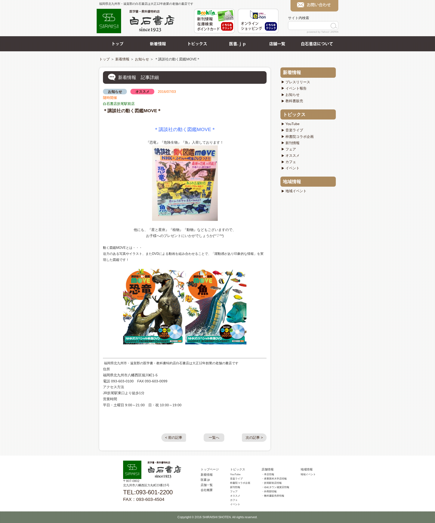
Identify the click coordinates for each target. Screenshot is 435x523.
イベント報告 (296, 88)
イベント (292, 168)
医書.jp (237, 44)
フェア (290, 149)
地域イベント (296, 191)
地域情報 (292, 181)
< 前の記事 (173, 437)
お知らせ (142, 59)
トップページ (210, 469)
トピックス (197, 44)
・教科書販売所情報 (273, 495)
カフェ (290, 162)
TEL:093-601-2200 (148, 492)
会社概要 (207, 490)
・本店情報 (268, 474)
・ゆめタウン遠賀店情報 (275, 487)
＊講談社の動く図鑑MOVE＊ (132, 110)
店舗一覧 (277, 44)
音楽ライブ (294, 130)
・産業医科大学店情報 (274, 478)
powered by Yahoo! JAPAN (322, 31)
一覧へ (214, 437)
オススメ (142, 92)
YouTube (292, 124)
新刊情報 (292, 143)
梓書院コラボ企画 (299, 137)
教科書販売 (294, 101)
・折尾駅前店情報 (272, 482)
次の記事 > (254, 437)
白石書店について (317, 44)
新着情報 (158, 44)
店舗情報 (268, 469)
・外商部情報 (269, 491)
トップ (118, 44)
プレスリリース (297, 82)
